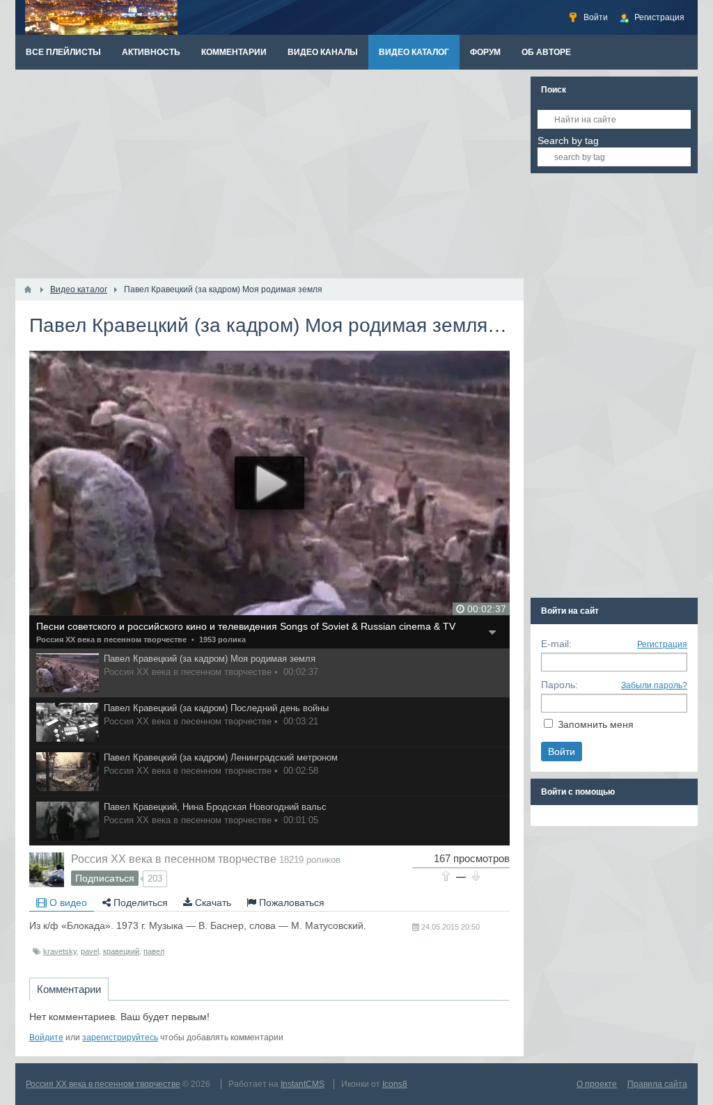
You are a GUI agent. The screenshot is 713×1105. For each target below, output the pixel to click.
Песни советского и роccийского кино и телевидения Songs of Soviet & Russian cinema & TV (245, 626)
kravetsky (60, 951)
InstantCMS (302, 1084)
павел (153, 951)
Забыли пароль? (654, 685)
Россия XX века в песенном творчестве (111, 639)
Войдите (46, 1037)
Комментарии (69, 989)
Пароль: (559, 684)
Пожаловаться (290, 902)
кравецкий (121, 951)
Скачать (211, 902)
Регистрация (662, 644)
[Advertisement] (269, 174)
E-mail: (556, 643)
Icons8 (394, 1084)
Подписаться (104, 878)
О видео (67, 902)
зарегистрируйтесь (120, 1037)
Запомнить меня (596, 724)
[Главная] (27, 289)
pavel (90, 951)
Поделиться (139, 902)
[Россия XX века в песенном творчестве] (46, 869)
